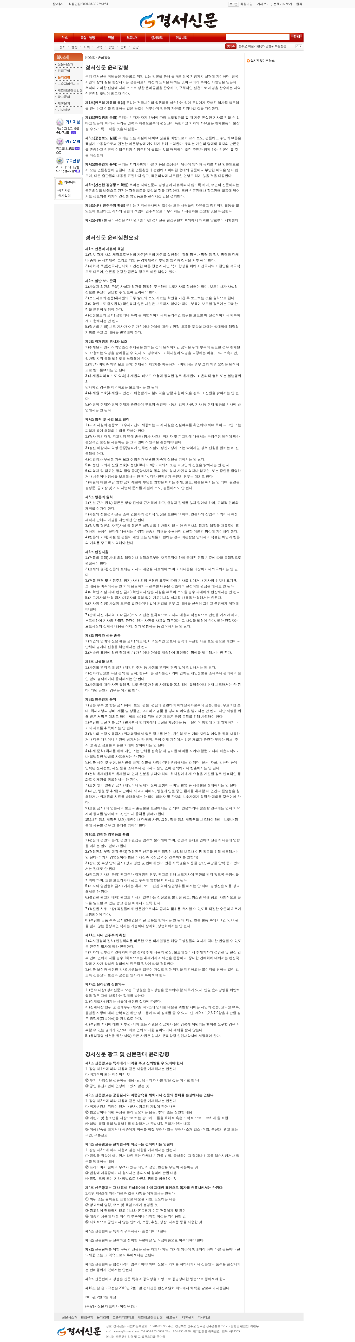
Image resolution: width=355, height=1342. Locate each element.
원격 (299, 4)
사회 (87, 47)
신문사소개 (65, 64)
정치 (62, 47)
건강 (136, 47)
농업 (111, 47)
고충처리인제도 (69, 84)
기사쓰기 (263, 4)
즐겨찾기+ (59, 4)
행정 (74, 47)
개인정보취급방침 (70, 90)
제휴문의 (64, 103)
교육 (99, 47)
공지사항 (64, 190)
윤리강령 (103, 1317)
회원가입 (246, 4)
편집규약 (64, 71)
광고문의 (64, 97)
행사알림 (64, 195)
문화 (123, 47)
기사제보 (64, 110)
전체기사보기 (282, 4)
